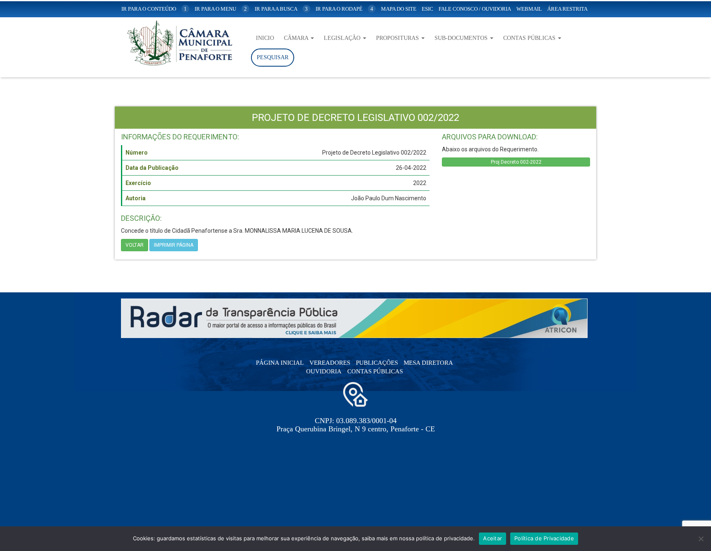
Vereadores (329, 362)
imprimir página (173, 245)
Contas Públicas (530, 38)
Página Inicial (280, 362)
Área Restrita (567, 9)
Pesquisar (272, 57)
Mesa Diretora (428, 362)
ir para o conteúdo (154, 9)
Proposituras (398, 38)
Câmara (297, 38)
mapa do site (398, 9)
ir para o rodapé (344, 9)
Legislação (343, 38)
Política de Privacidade (544, 538)
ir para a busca (281, 9)
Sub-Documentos (461, 38)
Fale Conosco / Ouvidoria (475, 9)
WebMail (529, 9)
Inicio (265, 38)
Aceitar (492, 538)
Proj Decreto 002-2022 (516, 162)
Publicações (377, 362)
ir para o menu (221, 9)
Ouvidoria (324, 371)
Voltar (134, 245)
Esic (427, 9)
